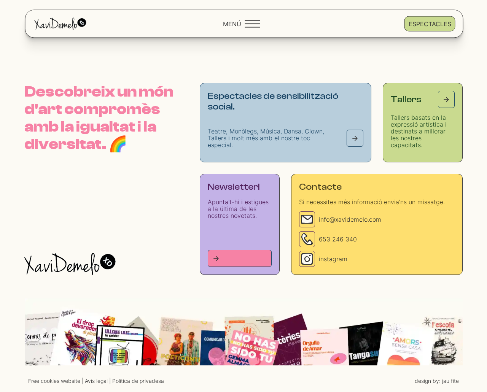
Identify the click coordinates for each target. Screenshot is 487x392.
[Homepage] (70, 264)
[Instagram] (307, 259)
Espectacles (430, 23)
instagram (333, 259)
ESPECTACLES (263, 358)
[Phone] (307, 239)
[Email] (307, 219)
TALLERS (224, 358)
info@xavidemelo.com (350, 219)
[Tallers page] (446, 99)
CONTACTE (305, 358)
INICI (197, 358)
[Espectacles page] (355, 138)
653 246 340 (338, 239)
